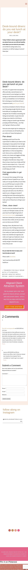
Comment (5, 373)
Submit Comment (6, 398)
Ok (24, 569)
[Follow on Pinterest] (15, 530)
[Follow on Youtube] (18, 530)
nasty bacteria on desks (9, 215)
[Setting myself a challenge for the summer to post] (14, 459)
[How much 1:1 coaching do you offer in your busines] (14, 509)
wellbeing (14, 35)
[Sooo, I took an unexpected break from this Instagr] (14, 484)
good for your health (17, 103)
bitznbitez (12, 256)
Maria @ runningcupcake (8, 328)
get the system (14, 307)
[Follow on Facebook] (9, 530)
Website (4, 394)
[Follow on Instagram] (12, 530)
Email (4, 391)
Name (4, 388)
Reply (3, 344)
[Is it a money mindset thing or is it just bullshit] (14, 434)
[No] (26, 569)
